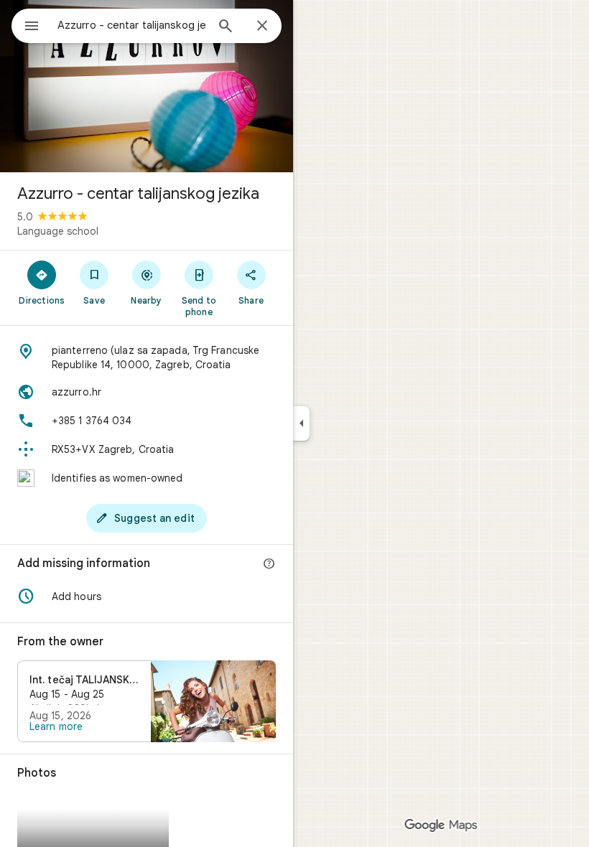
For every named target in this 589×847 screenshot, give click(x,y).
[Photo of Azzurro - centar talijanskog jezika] (146, 86)
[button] (146, 596)
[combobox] (131, 25)
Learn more (56, 726)
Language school (57, 231)
